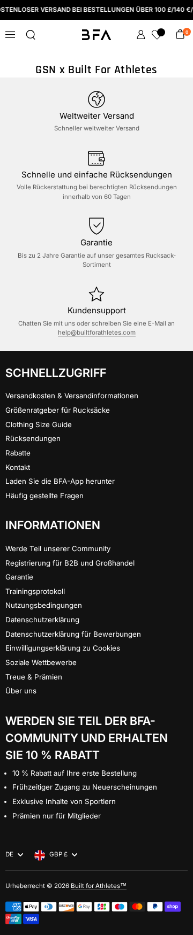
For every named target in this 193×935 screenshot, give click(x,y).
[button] (30, 35)
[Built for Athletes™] (97, 34)
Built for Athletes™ (99, 886)
